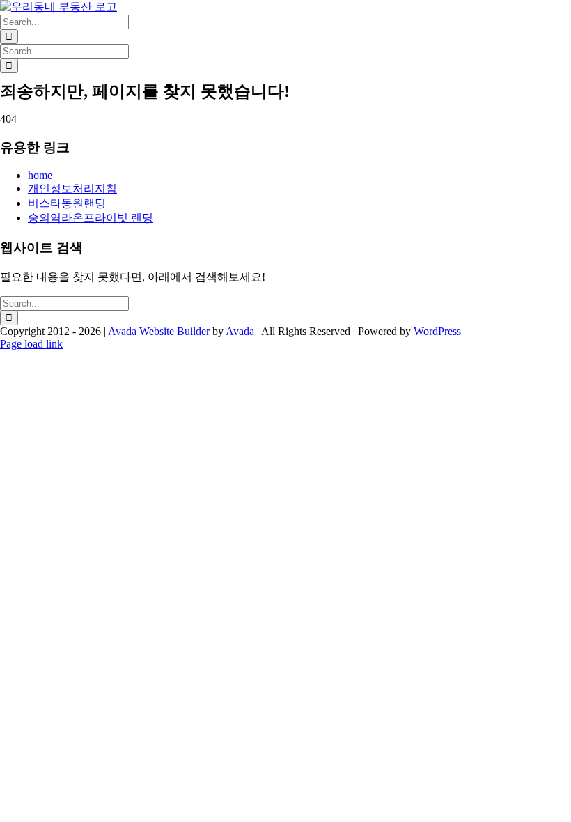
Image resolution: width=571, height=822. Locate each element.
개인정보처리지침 (72, 188)
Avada (240, 331)
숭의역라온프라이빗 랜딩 (90, 218)
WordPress (437, 331)
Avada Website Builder (159, 331)
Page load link (31, 344)
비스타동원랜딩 (67, 203)
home (40, 175)
